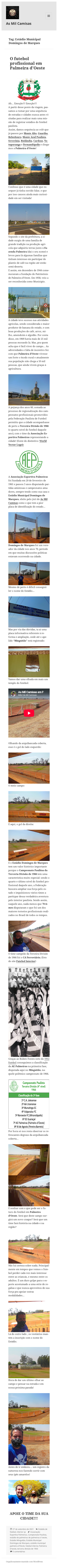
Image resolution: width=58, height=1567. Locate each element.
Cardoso (38, 140)
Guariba (43, 133)
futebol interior (32, 1546)
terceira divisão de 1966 (27, 1548)
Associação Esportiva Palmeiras (25, 1533)
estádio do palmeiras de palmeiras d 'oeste (28, 1537)
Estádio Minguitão (17, 1540)
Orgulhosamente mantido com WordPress (24, 1561)
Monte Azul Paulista (34, 137)
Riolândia (26, 140)
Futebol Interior (25, 961)
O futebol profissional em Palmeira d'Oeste (27, 63)
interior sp (21, 1532)
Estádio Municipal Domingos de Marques (25, 1541)
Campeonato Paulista (37, 1534)
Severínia (14, 140)
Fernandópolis (31, 144)
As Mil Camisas (18, 23)
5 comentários (19, 1551)
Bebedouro (14, 137)
